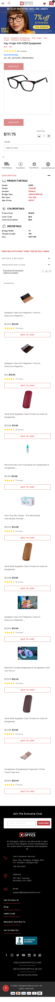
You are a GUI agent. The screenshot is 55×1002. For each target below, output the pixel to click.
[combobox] (9, 3)
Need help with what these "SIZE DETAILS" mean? (26, 251)
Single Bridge (35, 194)
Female (32, 191)
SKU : (6, 58)
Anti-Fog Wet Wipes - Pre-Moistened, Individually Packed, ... (22, 517)
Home (6, 38)
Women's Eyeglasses (21, 40)
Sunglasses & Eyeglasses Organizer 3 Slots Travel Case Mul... (24, 770)
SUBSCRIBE (43, 823)
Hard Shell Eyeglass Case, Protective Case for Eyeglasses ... (26, 415)
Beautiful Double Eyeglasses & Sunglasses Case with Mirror (27, 669)
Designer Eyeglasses (20, 38)
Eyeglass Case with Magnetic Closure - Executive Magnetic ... (22, 314)
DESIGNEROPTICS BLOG (27, 969)
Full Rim (32, 197)
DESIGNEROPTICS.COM (27, 962)
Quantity (41, 131)
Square (32, 188)
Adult (32, 200)
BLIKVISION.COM (27, 975)
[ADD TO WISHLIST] (3, 157)
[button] (10, 51)
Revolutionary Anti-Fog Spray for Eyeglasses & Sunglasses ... (26, 466)
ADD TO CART (27, 335)
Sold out (13, 66)
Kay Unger (37, 38)
